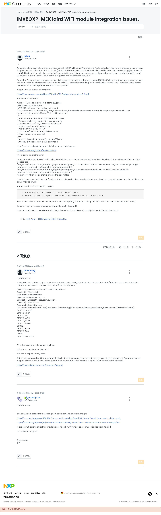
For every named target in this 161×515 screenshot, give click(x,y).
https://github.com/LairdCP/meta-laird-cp (36, 150)
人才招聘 (17, 493)
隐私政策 (6, 501)
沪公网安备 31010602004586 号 (74, 493)
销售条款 (20, 501)
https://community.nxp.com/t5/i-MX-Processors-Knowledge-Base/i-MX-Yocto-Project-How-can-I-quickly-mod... (68, 418)
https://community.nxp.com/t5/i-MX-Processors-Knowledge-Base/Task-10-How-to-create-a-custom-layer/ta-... (69, 422)
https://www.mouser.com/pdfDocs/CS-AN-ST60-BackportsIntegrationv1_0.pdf (53, 94)
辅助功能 (48, 501)
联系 (44, 493)
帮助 (150, 4)
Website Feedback (59, 501)
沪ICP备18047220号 (93, 493)
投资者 (26, 493)
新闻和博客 (35, 493)
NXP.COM (69, 4)
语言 (144, 4)
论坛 (39, 4)
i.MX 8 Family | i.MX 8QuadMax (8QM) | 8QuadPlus (46, 219)
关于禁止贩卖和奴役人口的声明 (34, 501)
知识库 (46, 4)
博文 (60, 4)
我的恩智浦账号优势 (11, 497)
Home (19, 12)
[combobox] (86, 26)
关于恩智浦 (8, 493)
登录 (156, 4)
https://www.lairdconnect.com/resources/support (40, 365)
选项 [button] (140, 37)
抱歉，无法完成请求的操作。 (14, 509)
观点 (53, 4)
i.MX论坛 (28, 12)
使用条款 (13, 501)
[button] (129, 58)
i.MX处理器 (39, 12)
